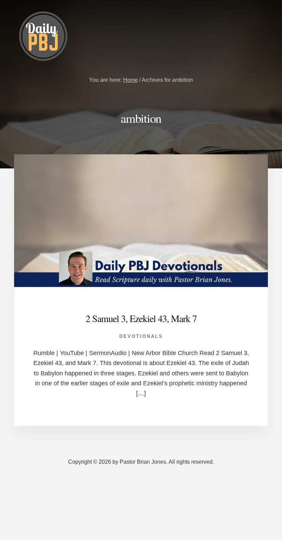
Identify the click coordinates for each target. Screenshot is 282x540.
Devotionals (141, 336)
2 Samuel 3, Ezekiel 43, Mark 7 (141, 318)
